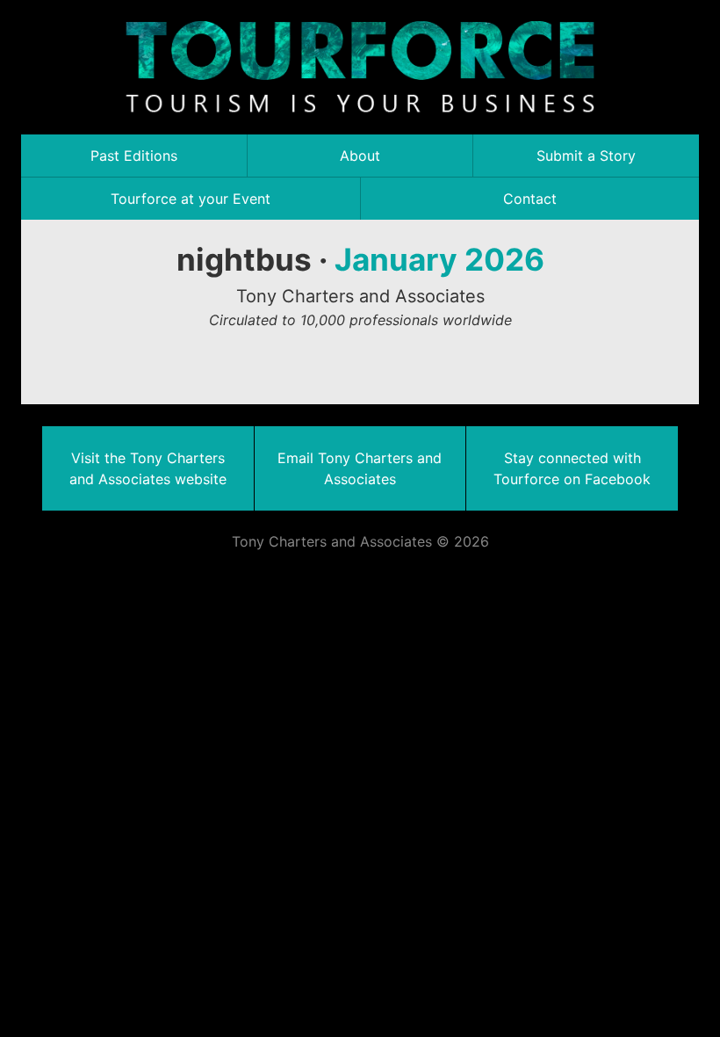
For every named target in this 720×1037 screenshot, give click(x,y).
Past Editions (133, 155)
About (360, 155)
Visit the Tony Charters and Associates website (148, 468)
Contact (530, 198)
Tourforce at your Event (190, 198)
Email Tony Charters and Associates (359, 468)
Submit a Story (586, 155)
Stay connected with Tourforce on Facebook (572, 468)
